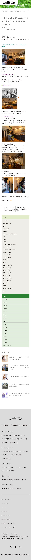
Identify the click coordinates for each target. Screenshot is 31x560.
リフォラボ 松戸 (7, 254)
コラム (4, 236)
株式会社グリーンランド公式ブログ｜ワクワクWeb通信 (17, 9)
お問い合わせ (5, 515)
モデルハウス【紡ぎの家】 (10, 244)
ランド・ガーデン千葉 (7, 467)
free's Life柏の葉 (16, 488)
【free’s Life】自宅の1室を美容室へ (18, 376)
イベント (5, 226)
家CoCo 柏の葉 (14, 442)
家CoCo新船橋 (13, 435)
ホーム (3, 9)
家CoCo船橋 (5, 435)
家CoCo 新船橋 (7, 273)
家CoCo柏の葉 (7, 280)
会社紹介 (5, 260)
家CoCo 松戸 (5, 442)
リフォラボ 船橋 (7, 257)
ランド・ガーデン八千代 (20, 467)
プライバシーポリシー (7, 499)
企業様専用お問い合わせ (7, 523)
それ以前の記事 (7, 345)
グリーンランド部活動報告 (10, 234)
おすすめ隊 (6, 228)
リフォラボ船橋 (6, 451)
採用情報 (25, 425)
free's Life (6, 221)
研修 (4, 291)
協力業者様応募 (5, 519)
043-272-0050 (8, 539)
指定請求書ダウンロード (7, 527)
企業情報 (5, 425)
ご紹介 (4, 239)
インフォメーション (6, 507)
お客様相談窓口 (5, 511)
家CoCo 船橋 (6, 275)
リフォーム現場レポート (9, 249)
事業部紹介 (15, 425)
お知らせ (5, 231)
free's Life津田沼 (6, 488)
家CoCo (8, 29)
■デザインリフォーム (7, 431)
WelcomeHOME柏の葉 (20, 479)
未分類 (4, 285)
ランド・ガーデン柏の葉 (8, 470)
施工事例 (13, 29)
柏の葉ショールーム (8, 288)
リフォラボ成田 (15, 451)
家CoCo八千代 (5, 439)
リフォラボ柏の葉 (6, 458)
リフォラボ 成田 (7, 252)
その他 (4, 241)
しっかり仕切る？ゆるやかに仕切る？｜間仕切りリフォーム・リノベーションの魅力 (19, 367)
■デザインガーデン (7, 463)
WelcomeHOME (7, 223)
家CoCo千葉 (21, 435)
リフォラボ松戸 (6, 455)
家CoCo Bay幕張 (7, 265)
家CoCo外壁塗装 (7, 278)
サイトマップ (5, 503)
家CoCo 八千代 (7, 267)
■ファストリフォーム (7, 447)
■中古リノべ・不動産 (7, 484)
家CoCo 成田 (24, 439)
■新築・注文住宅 (6, 476)
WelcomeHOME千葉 (7, 479)
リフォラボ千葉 (24, 451)
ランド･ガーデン (7, 247)
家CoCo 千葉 (6, 270)
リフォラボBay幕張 (16, 455)
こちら (10, 200)
